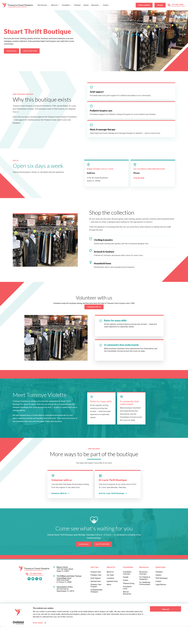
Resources (95, 5)
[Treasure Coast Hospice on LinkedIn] (40, 578)
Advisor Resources (127, 593)
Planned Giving (128, 583)
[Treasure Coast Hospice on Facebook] (29, 578)
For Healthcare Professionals (144, 583)
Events (125, 580)
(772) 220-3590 (138, 178)
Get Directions (11, 51)
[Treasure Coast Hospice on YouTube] (32, 578)
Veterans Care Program (96, 585)
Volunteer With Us (94, 307)
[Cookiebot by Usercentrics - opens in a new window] (18, 622)
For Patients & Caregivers (144, 578)
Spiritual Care (96, 581)
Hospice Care (96, 572)
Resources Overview (143, 573)
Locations (110, 578)
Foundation (66, 5)
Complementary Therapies (96, 591)
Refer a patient (144, 5)
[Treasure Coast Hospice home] (18, 5)
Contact (105, 5)
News (109, 584)
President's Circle (127, 588)
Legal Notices (160, 584)
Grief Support (96, 578)
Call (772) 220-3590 (30, 51)
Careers (86, 5)
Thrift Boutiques (161, 578)
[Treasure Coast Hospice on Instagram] (36, 578)
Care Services (42, 5)
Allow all (165, 609)
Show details (38, 623)
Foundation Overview (127, 573)
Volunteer (77, 5)
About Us (54, 5)
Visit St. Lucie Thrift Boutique (111, 493)
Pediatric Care (96, 575)
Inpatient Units (112, 581)
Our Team (110, 575)
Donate (160, 5)
